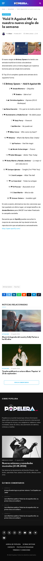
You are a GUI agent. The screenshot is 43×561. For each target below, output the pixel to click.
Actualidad (6, 14)
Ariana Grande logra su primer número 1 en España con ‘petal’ (22, 491)
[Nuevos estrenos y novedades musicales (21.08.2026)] (21, 447)
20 (37, 33)
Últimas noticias (29, 544)
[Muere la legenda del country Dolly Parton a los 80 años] (21, 321)
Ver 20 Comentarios (21, 382)
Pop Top (16, 287)
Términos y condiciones (21, 550)
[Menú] (3, 3)
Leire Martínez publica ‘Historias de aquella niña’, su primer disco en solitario (21, 500)
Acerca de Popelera (13, 544)
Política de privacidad (25, 547)
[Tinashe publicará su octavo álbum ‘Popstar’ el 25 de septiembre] (21, 355)
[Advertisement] (21, 257)
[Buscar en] (40, 3)
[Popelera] (21, 3)
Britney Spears (7, 287)
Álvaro (10, 33)
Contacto (11, 547)
